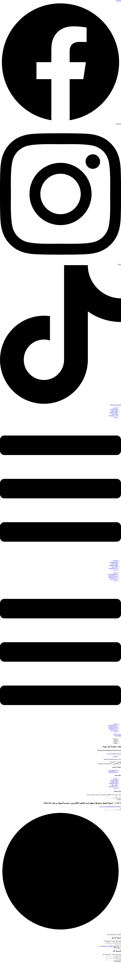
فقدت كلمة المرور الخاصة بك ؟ (107, 946)
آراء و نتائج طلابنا (113, 415)
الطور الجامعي (114, 409)
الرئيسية (115, 407)
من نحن (116, 417)
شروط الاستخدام (113, 576)
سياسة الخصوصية (113, 574)
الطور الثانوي (114, 411)
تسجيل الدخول (114, 579)
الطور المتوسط (113, 412)
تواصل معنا (115, 414)
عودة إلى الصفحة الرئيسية (114, 753)
